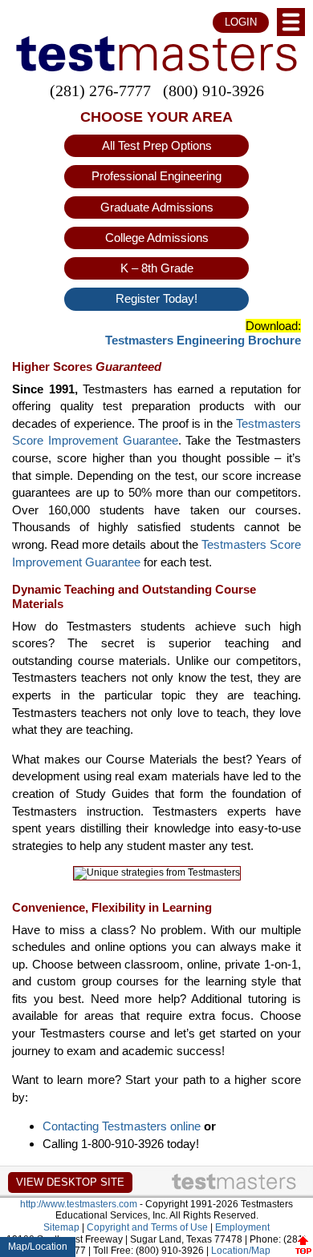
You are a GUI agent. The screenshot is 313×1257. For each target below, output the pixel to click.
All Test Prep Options (157, 145)
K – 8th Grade (156, 268)
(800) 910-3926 (213, 90)
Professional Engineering (156, 176)
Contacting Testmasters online (122, 1126)
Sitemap (61, 1227)
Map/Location (37, 1246)
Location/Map (240, 1250)
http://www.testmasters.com (78, 1204)
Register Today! (156, 298)
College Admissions (157, 237)
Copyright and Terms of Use (147, 1227)
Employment (242, 1227)
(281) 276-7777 (100, 90)
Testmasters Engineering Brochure (203, 340)
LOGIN (241, 22)
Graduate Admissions (156, 207)
